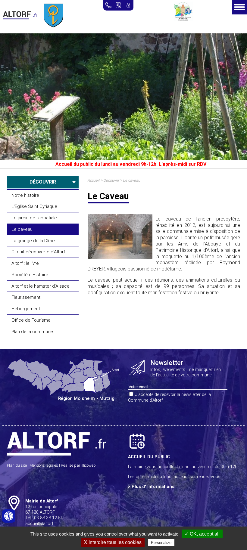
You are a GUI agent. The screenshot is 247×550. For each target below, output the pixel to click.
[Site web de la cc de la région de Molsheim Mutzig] (183, 20)
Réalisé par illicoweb (78, 465)
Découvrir (111, 180)
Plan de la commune (32, 331)
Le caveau (22, 229)
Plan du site (17, 465)
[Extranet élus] (128, 5)
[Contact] (118, 5)
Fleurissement (25, 297)
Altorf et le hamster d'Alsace (40, 286)
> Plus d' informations (151, 486)
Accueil (94, 180)
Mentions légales (44, 465)
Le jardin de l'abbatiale (34, 218)
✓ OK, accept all (202, 533)
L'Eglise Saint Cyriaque (34, 206)
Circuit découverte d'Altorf (38, 252)
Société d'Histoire (29, 274)
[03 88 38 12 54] (108, 5)
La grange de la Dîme (33, 240)
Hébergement (25, 308)
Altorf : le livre (25, 263)
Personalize (161, 542)
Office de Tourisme (31, 320)
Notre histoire (25, 195)
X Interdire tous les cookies (113, 542)
